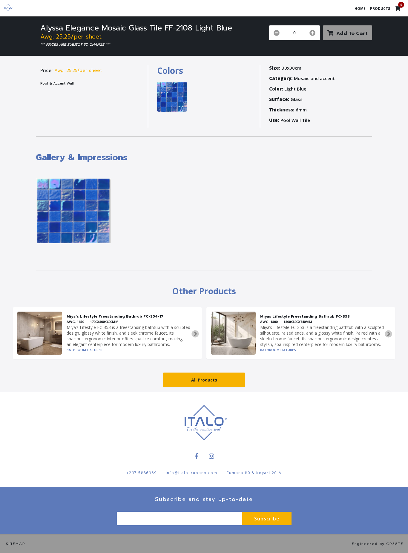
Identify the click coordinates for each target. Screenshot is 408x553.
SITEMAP (15, 543)
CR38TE (395, 543)
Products (380, 8)
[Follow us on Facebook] (196, 456)
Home (360, 8)
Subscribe (267, 518)
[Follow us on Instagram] (211, 456)
